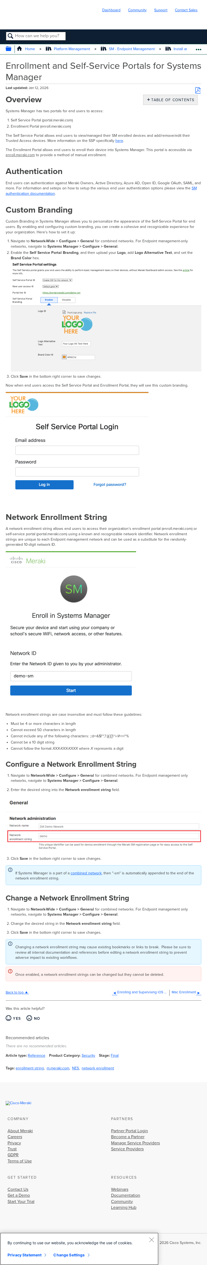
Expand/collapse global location (198, 47)
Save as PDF (198, 90)
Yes (17, 1018)
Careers (15, 1137)
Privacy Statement (25, 1255)
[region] (79, 1249)
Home (30, 49)
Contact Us (18, 1189)
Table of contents (171, 100)
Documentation (125, 1195)
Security (88, 1055)
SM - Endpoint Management (132, 49)
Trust (12, 1149)
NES (75, 1068)
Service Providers (127, 1149)
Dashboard (111, 10)
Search (10, 36)
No (37, 1018)
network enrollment (98, 1068)
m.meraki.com (58, 1068)
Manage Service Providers (135, 1143)
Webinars (119, 1189)
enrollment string (30, 1068)
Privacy (14, 1143)
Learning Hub (123, 1207)
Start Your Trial (21, 1201)
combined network (86, 873)
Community (137, 10)
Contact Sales (186, 10)
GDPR (13, 1155)
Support (160, 10)
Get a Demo (19, 1195)
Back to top (15, 992)
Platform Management (72, 49)
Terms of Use (20, 1161)
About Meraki (20, 1131)
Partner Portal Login (129, 1131)
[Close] (151, 1239)
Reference (36, 1055)
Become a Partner (127, 1137)
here (119, 140)
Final (115, 1055)
